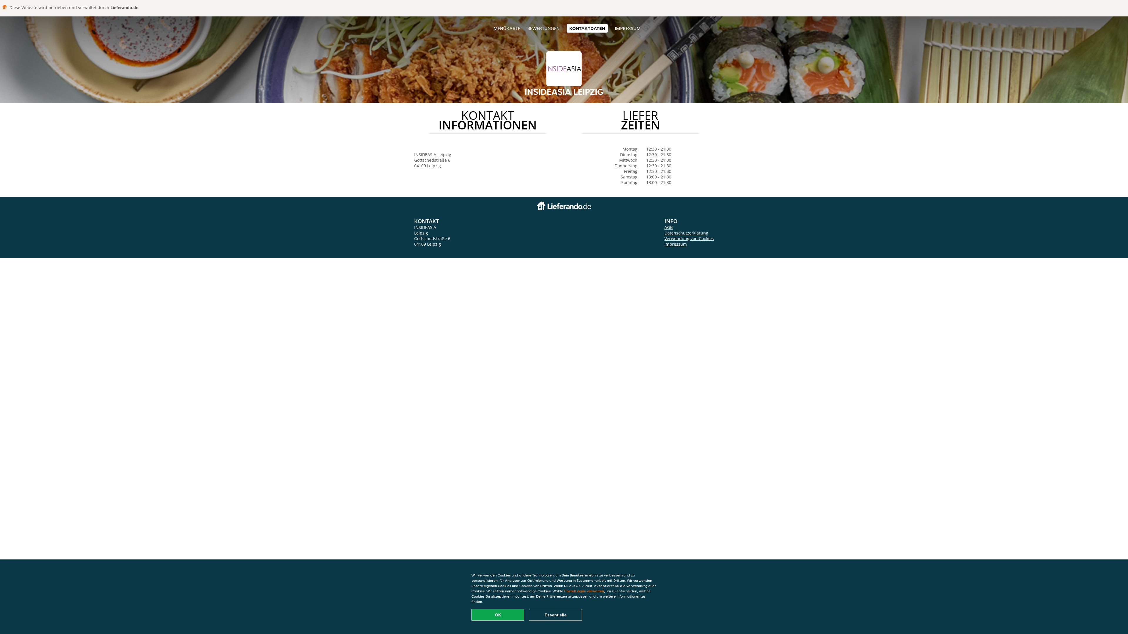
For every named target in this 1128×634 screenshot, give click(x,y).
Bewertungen (543, 28)
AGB (668, 227)
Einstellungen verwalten (584, 591)
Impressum (628, 28)
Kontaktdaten (587, 28)
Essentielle (556, 615)
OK (498, 615)
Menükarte (507, 28)
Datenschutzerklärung (686, 233)
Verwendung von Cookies (689, 238)
